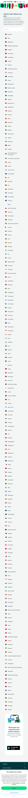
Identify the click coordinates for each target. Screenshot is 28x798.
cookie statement (16, 783)
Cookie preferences (14, 792)
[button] (17, 2)
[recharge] (8, 2)
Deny (14, 796)
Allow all (14, 788)
